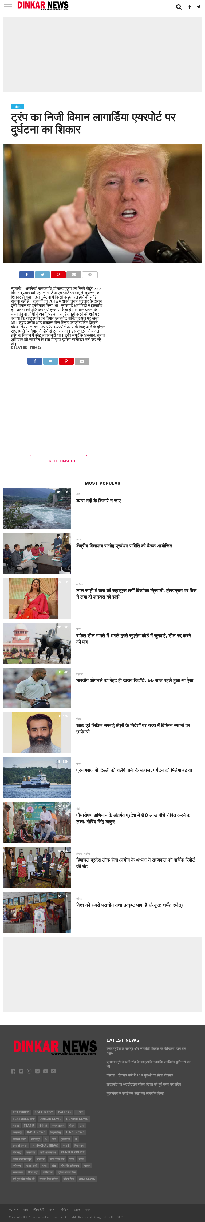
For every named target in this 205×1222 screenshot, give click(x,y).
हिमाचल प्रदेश (19, 1139)
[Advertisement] (102, 54)
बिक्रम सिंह (55, 1132)
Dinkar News (50, 1119)
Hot (79, 1112)
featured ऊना (23, 1119)
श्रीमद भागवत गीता (67, 1172)
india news (36, 1132)
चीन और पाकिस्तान (70, 1165)
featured (21, 1112)
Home (13, 1210)
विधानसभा (79, 1145)
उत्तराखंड (30, 1152)
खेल (54, 1165)
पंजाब (71, 1125)
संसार (81, 1159)
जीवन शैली (69, 1179)
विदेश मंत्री (33, 1172)
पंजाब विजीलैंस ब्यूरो (22, 1159)
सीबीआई (43, 1125)
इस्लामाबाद (18, 1172)
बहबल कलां (31, 1165)
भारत (44, 1165)
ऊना (82, 1125)
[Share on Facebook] (26, 273)
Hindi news (75, 1132)
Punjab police (73, 1152)
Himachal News (45, 1145)
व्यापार (16, 1125)
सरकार (87, 1165)
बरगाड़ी (66, 1145)
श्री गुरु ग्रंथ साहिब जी (23, 1179)
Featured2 (43, 1112)
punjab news (77, 1119)
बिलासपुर (17, 1152)
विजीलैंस (41, 1159)
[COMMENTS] (90, 273)
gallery (64, 1112)
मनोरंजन (17, 1165)
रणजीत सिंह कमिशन (49, 1179)
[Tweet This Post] (42, 273)
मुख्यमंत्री (65, 1139)
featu (29, 1125)
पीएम (71, 1159)
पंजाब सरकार (58, 1125)
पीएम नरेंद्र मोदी (57, 1159)
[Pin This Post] (58, 273)
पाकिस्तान (48, 1172)
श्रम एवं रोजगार (20, 1145)
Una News (87, 1179)
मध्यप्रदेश (17, 1132)
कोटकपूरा (35, 1139)
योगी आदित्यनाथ (48, 1152)
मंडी (54, 1139)
